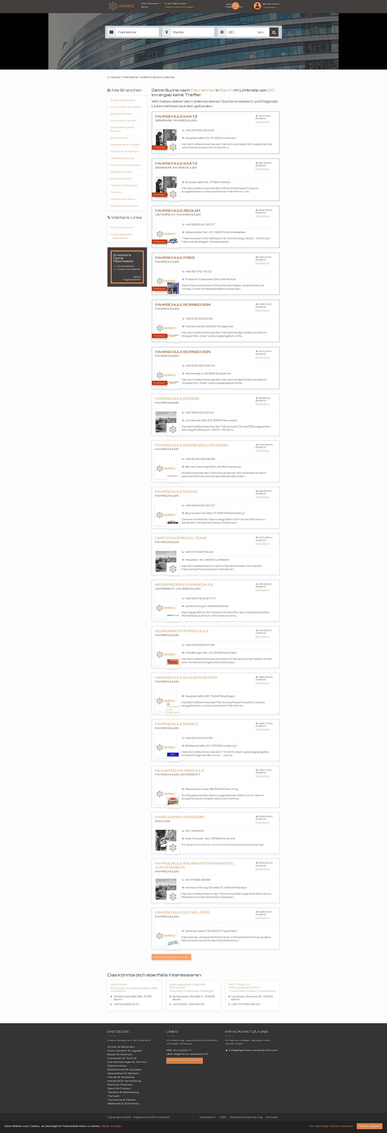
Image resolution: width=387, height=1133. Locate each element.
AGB (222, 1117)
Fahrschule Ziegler (177, 210)
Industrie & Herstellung (125, 165)
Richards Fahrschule (179, 770)
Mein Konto (272, 4)
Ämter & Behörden (123, 100)
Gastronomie (119, 137)
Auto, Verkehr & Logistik (126, 107)
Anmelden (269, 7)
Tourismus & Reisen (123, 199)
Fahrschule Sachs (176, 491)
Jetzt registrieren (234, 5)
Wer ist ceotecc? (123, 227)
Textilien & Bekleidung (124, 185)
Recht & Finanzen (122, 171)
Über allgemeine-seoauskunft (122, 236)
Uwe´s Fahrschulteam (181, 538)
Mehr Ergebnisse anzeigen (171, 957)
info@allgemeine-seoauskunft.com (253, 1050)
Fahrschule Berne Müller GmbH (191, 445)
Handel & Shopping (122, 158)
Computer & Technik (123, 120)
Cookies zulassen (369, 1126)
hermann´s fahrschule (181, 631)
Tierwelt (116, 192)
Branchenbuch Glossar (184, 1060)
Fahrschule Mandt (177, 724)
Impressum (208, 1117)
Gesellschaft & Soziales (125, 144)
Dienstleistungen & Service (122, 129)
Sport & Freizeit (121, 178)
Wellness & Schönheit (124, 205)
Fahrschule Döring (177, 398)
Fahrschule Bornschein (183, 304)
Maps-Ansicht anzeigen (179, 7)
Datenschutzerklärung (246, 1117)
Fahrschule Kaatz (176, 116)
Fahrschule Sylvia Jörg (182, 912)
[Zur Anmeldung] (257, 6)
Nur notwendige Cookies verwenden (331, 1126)
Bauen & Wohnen (121, 113)
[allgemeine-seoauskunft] (121, 6)
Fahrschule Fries (175, 257)
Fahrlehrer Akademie (179, 817)
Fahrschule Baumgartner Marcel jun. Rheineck (194, 865)
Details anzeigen (111, 1126)
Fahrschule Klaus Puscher (186, 677)
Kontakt (272, 1117)
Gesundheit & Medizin (124, 151)
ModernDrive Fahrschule (184, 584)
